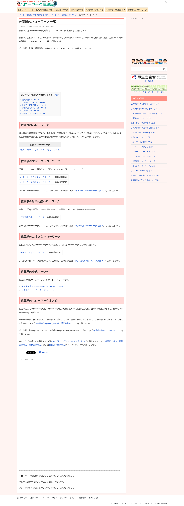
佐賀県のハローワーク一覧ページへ (38, 290)
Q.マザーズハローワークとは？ (89, 190)
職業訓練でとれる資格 (94, 10)
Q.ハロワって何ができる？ (141, 171)
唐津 (29, 150)
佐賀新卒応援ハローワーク (32, 217)
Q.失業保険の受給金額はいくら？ (144, 109)
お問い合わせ (94, 498)
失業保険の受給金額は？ (115, 10)
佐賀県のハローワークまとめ (32, 113)
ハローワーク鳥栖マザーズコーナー (36, 182)
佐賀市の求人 (111, 341)
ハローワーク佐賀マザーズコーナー (36, 177)
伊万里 (57, 150)
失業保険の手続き (61, 10)
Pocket (45, 352)
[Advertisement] (71, 71)
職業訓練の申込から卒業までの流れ (145, 180)
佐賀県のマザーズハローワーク (33, 103)
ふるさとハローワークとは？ (143, 166)
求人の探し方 (22, 498)
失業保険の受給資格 (44, 10)
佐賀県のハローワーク (29, 100)
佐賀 (22, 150)
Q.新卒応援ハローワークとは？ (89, 226)
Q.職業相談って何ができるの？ (143, 133)
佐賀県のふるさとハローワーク (33, 108)
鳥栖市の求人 (35, 345)
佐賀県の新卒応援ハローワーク (33, 105)
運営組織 (82, 498)
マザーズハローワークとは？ (143, 152)
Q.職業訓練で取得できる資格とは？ (145, 128)
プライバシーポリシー (68, 498)
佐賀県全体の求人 (57, 345)
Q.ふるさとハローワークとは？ (89, 261)
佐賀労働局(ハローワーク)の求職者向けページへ (43, 286)
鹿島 (49, 150)
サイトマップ (52, 498)
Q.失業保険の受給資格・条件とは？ (145, 104)
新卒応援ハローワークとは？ (143, 161)
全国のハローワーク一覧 (140, 137)
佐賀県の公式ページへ (29, 111)
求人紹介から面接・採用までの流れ (145, 175)
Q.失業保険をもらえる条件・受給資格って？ (55, 323)
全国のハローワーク (26, 10)
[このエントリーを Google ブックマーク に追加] (40, 352)
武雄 (36, 150)
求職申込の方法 (77, 10)
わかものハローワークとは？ (143, 156)
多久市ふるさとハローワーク (33, 252)
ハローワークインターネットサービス (68, 341)
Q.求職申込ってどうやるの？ (106, 330)
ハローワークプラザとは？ (142, 147)
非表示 (56, 95)
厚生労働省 (149, 81)
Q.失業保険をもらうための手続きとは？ (146, 113)
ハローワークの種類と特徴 (141, 142)
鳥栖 (42, 150)
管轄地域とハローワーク (137, 10)
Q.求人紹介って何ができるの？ (143, 123)
